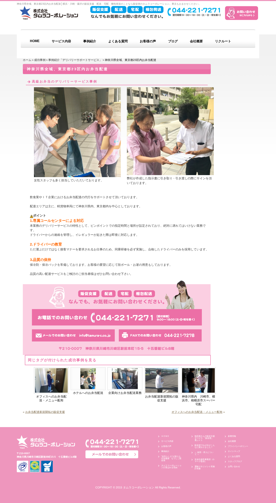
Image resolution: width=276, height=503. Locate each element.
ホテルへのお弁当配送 (88, 393)
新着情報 (232, 436)
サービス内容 (61, 41)
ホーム (27, 60)
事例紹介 (89, 41)
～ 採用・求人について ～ (204, 453)
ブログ (173, 41)
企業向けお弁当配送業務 (125, 393)
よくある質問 (118, 41)
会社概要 (196, 41)
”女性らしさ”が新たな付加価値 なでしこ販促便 (171, 458)
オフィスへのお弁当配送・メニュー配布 (51, 398)
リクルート (223, 41)
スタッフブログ (235, 461)
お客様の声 (148, 41)
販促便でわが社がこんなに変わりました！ (205, 446)
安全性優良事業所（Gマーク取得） (204, 460)
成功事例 (39, 60)
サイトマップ (234, 451)
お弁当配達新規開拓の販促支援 (161, 398)
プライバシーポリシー (238, 446)
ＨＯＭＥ (165, 436)
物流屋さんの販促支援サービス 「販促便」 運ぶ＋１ (205, 438)
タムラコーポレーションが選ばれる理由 (171, 466)
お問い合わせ (234, 466)
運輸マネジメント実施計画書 (205, 467)
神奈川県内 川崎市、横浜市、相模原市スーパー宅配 (198, 400)
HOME (35, 41)
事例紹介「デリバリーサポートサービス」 (75, 60)
